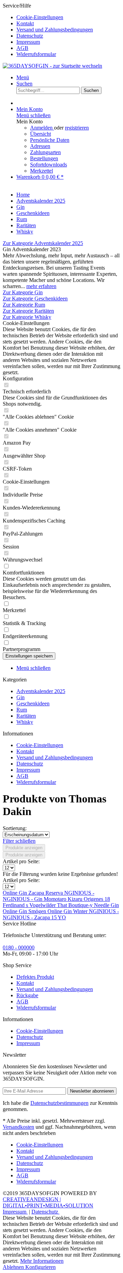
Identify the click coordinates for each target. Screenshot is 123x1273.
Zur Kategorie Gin (23, 292)
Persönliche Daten (49, 140)
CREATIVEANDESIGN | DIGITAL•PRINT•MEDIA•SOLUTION (48, 1202)
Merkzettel (41, 171)
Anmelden (42, 128)
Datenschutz (29, 36)
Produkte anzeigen (23, 847)
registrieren (77, 128)
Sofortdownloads (48, 164)
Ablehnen (14, 1267)
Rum (21, 710)
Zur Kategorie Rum (24, 305)
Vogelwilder (43, 905)
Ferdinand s (16, 905)
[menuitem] (68, 17)
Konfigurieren (40, 1267)
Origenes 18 (97, 899)
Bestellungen (44, 158)
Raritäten (26, 716)
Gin (20, 697)
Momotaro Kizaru (64, 899)
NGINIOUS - (79, 893)
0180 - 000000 (19, 947)
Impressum (28, 42)
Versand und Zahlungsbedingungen (54, 29)
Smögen (37, 911)
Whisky (24, 722)
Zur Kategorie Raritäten (28, 311)
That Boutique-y (75, 905)
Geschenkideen (33, 703)
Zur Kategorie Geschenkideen (35, 298)
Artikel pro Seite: (21, 861)
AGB (22, 48)
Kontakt (25, 23)
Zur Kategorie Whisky (27, 317)
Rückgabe (27, 995)
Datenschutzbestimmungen (59, 1103)
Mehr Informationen (42, 1261)
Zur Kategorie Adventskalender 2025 (43, 243)
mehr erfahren (41, 286)
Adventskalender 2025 (40, 691)
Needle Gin (106, 905)
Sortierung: (15, 828)
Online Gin (15, 893)
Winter (81, 911)
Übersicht (40, 134)
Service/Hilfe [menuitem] (48, 30)
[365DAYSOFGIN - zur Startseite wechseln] (52, 66)
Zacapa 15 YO (50, 917)
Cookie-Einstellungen (39, 17)
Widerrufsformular (36, 54)
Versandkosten (18, 1127)
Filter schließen (19, 841)
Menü (22, 77)
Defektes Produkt (35, 977)
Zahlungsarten (45, 152)
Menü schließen (33, 115)
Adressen (40, 146)
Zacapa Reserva (46, 893)
